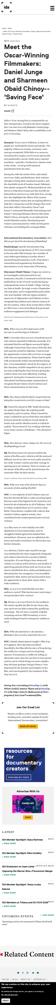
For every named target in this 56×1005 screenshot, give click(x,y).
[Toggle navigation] (52, 7)
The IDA (5, 979)
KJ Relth (12, 105)
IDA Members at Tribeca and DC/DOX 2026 (25, 902)
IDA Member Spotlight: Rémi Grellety (22, 853)
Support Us (39, 979)
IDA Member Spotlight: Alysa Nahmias (22, 839)
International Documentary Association (6, 7)
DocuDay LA (36, 685)
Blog (10, 28)
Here (28, 817)
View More (48, 915)
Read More (10, 843)
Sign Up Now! (28, 726)
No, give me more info (9, 995)
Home (4, 28)
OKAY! (5, 1000)
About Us (25, 979)
